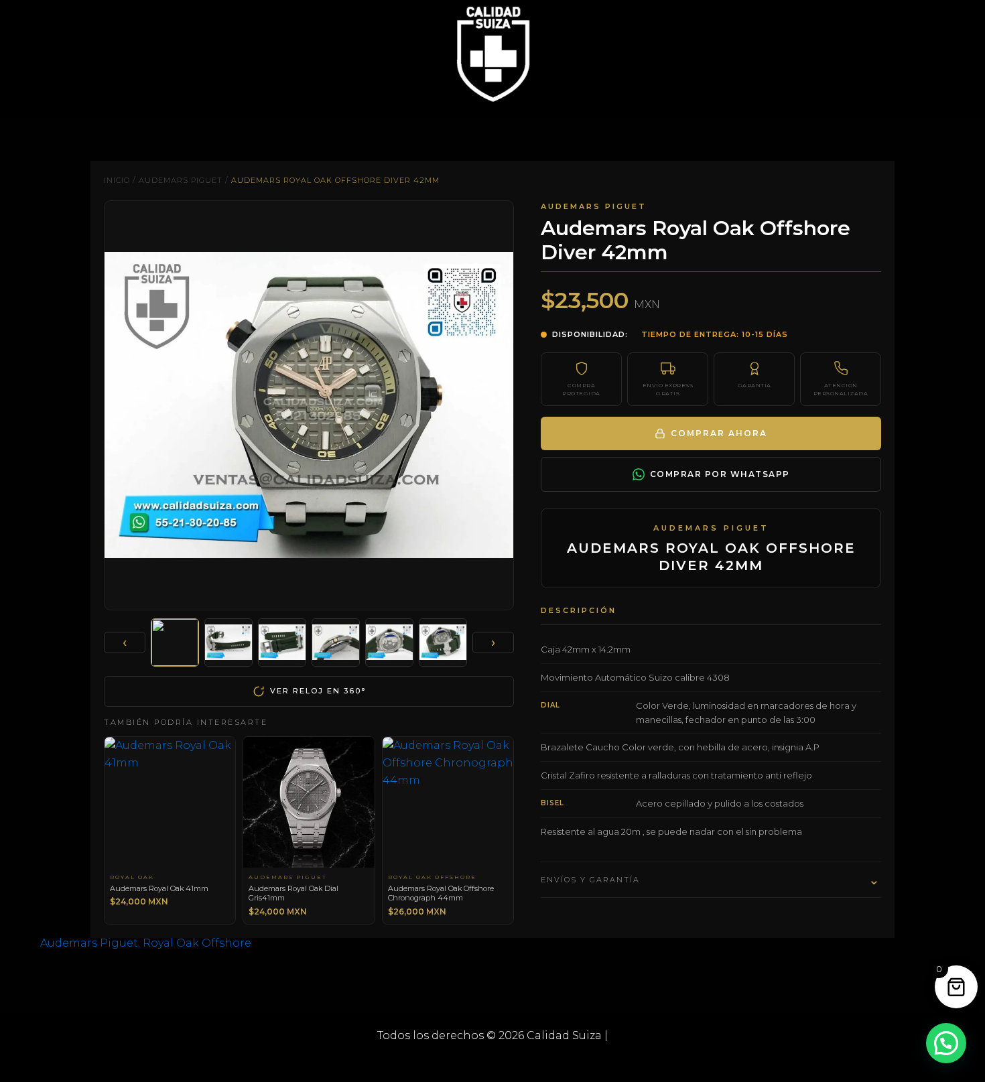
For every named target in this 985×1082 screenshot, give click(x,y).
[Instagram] (513, 1061)
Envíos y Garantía (711, 880)
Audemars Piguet (180, 180)
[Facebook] (472, 1061)
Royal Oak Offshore (197, 943)
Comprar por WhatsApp (720, 474)
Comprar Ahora (719, 433)
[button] (946, 1043)
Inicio (117, 180)
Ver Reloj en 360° (318, 690)
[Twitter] (492, 1061)
